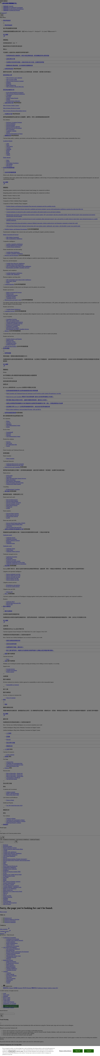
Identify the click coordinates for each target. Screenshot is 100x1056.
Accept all (89, 1050)
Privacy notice (20, 1051)
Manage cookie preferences (65, 1050)
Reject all (78, 1050)
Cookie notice (12, 1051)
